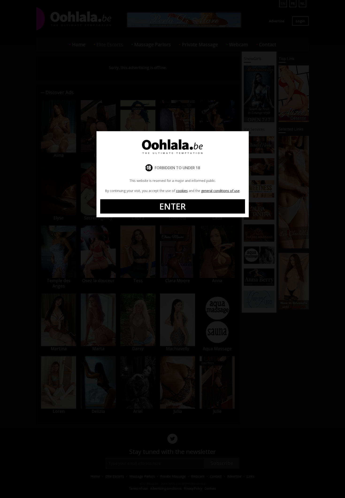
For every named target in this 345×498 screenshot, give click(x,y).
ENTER (172, 206)
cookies (182, 190)
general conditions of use (220, 190)
